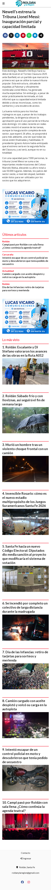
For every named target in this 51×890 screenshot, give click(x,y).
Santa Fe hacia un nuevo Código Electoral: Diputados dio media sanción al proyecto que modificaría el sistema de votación (24, 554)
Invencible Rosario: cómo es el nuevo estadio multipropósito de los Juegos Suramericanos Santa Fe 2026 (24, 499)
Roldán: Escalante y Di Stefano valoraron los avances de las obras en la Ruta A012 (24, 351)
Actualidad (8, 270)
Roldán (6, 241)
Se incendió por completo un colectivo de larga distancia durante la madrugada (25, 607)
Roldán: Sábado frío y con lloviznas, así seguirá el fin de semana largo (23, 400)
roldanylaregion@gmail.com (25, 872)
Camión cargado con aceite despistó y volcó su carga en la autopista (23, 275)
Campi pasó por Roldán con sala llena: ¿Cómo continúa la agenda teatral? (23, 246)
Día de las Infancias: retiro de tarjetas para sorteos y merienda (23, 289)
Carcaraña (7, 254)
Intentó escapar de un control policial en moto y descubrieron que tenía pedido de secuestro (25, 260)
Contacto (25, 852)
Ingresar (27, 858)
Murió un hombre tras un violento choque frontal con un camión (25, 449)
